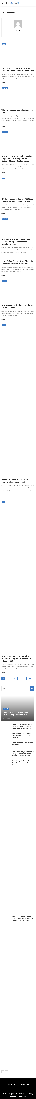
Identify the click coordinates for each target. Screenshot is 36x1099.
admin (18, 30)
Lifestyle (4, 88)
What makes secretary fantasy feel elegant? (17, 111)
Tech (3, 178)
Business (4, 132)
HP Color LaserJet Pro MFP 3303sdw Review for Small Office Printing (18, 200)
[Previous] (3, 1071)
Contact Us (11, 1084)
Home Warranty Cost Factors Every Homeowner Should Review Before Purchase (23, 754)
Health (4, 281)
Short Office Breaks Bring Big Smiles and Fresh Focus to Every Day (18, 262)
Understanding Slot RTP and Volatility (22, 743)
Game (3, 325)
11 (25, 678)
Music (4, 44)
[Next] (6, 1071)
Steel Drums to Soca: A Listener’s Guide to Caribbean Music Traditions (18, 69)
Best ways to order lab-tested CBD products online (17, 306)
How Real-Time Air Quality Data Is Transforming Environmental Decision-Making (17, 241)
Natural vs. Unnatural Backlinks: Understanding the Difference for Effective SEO (17, 658)
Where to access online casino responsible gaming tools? (15, 480)
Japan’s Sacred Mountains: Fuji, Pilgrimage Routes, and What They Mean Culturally (22, 726)
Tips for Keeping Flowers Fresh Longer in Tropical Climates (21, 735)
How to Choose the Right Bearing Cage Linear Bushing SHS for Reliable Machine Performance (17, 158)
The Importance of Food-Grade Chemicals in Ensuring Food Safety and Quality (22, 918)
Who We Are (25, 1084)
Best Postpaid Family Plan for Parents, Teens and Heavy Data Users (23, 763)
